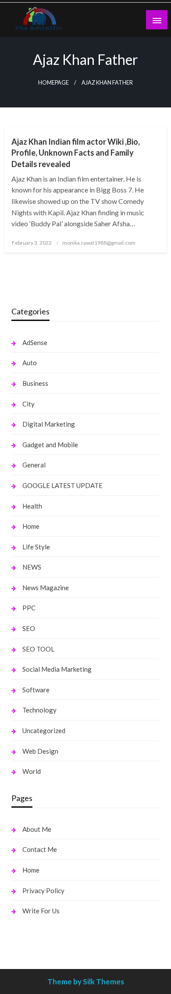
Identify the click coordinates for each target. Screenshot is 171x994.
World (31, 771)
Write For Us (41, 911)
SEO (28, 628)
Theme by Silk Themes (85, 981)
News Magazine (45, 587)
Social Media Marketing (57, 669)
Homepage (53, 82)
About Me (36, 829)
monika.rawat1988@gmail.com (98, 242)
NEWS (31, 567)
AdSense (34, 342)
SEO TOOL (38, 649)
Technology (39, 710)
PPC (29, 608)
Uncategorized (43, 730)
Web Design (40, 751)
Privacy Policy (43, 890)
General (34, 465)
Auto (29, 363)
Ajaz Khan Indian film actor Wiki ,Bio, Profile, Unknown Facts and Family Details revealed (75, 152)
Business (35, 383)
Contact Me (39, 849)
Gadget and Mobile (50, 445)
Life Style (36, 547)
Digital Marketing (48, 424)
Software (36, 690)
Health (32, 506)
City (28, 404)
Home (30, 526)
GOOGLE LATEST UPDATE (62, 485)
